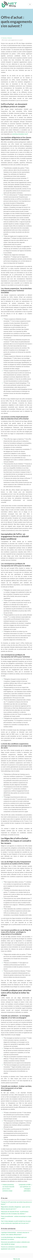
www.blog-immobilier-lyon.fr (20, 134)
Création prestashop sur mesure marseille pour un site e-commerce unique (8, 1188)
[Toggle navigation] (30, 4)
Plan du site (16, 1259)
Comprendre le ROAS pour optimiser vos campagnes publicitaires (25, 1188)
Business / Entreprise (7, 38)
